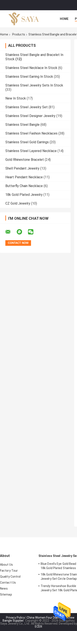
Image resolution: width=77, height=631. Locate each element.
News (4, 588)
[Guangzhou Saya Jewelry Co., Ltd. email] (10, 232)
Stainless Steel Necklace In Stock (31, 68)
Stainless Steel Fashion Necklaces (31, 133)
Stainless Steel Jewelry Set (26, 107)
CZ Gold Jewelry (17, 203)
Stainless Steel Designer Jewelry (30, 116)
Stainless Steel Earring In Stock (29, 77)
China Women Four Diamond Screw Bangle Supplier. (38, 619)
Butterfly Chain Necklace (24, 186)
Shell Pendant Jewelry (22, 168)
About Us (6, 564)
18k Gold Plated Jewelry (24, 195)
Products (18, 34)
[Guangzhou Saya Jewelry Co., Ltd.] (23, 18)
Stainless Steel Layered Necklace (31, 151)
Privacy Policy (15, 617)
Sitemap (6, 594)
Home (64, 18)
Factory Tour (9, 570)
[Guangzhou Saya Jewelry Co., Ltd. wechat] (33, 232)
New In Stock (15, 98)
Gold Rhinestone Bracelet (24, 160)
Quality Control (10, 576)
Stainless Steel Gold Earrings (27, 142)
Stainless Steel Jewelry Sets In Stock (34, 85)
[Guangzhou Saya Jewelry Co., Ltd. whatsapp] (22, 232)
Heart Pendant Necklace (24, 177)
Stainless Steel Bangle (22, 125)
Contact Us (8, 582)
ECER (38, 626)
